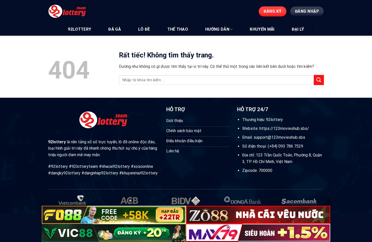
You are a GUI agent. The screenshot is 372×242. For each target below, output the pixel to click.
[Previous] (56, 204)
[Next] (315, 204)
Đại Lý (298, 29)
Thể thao (177, 29)
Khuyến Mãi (262, 29)
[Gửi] (319, 80)
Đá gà (114, 29)
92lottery (79, 29)
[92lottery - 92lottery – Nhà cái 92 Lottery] (71, 11)
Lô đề (144, 29)
